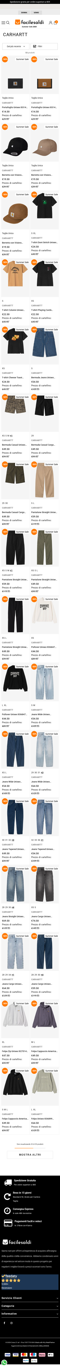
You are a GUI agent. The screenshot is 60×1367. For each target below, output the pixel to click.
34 (9, 975)
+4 (13, 907)
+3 (42, 772)
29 (32, 435)
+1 (11, 435)
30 (6, 503)
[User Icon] (50, 23)
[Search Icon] (8, 23)
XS (32, 301)
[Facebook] (4, 1323)
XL (34, 233)
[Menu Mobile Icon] (3, 23)
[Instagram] (11, 1323)
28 (3, 907)
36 (39, 840)
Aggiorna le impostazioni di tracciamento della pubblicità (30, 1346)
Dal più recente (14, 46)
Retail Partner (50, 1342)
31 (39, 772)
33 (35, 840)
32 (9, 840)
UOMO (36, 13)
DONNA (24, 13)
